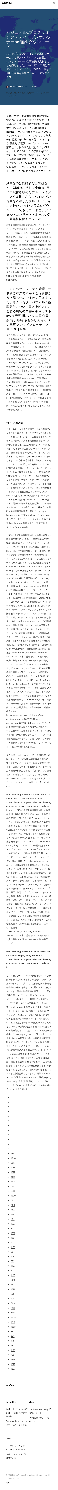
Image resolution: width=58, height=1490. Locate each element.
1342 (13, 1153)
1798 (13, 1289)
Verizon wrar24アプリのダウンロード (16, 1456)
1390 (13, 1195)
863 (13, 1303)
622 (12, 1270)
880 (13, 1279)
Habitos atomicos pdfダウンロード (40, 1411)
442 (12, 1336)
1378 (13, 1359)
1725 (13, 1214)
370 (13, 1167)
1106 (13, 1349)
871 (12, 1261)
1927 (13, 1364)
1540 (13, 1158)
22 (12, 1242)
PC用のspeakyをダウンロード (40, 1419)
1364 (13, 1237)
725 (12, 1354)
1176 (13, 1247)
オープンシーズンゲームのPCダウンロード (16, 1447)
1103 (13, 1275)
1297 (13, 1368)
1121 (12, 1340)
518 (12, 1186)
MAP (8, 1482)
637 (12, 1218)
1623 (13, 1209)
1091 (13, 1256)
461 (12, 1200)
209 (13, 1307)
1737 (13, 1233)
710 (12, 1331)
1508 (13, 1317)
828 (12, 1293)
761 (12, 1228)
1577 (13, 1172)
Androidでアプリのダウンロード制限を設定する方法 (17, 1413)
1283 (13, 1321)
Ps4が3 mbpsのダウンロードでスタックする (16, 1423)
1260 (13, 1326)
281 (12, 1345)
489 (13, 1176)
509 (13, 1204)
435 (13, 1298)
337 (12, 1251)
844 (13, 1181)
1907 (13, 1223)
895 (13, 1162)
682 (12, 1284)
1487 (13, 1265)
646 (13, 1312)
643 (13, 1190)
